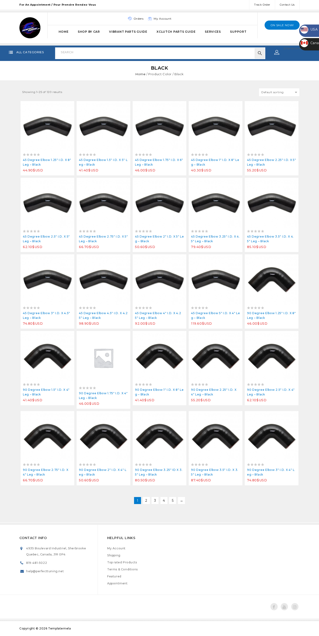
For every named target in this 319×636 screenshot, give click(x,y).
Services (213, 31)
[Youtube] (284, 606)
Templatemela (59, 628)
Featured (114, 576)
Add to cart (37, 106)
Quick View (58, 106)
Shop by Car (89, 31)
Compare (47, 106)
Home (64, 31)
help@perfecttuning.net (45, 571)
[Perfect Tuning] (29, 27)
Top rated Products (122, 562)
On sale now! (282, 25)
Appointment (117, 583)
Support (238, 31)
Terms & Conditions (122, 569)
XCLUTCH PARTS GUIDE (175, 31)
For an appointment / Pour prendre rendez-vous (57, 4)
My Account (116, 548)
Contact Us (287, 4)
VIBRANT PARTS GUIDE (128, 31)
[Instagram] (294, 606)
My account (162, 18)
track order (262, 4)
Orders (139, 18)
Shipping (114, 555)
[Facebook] (274, 606)
